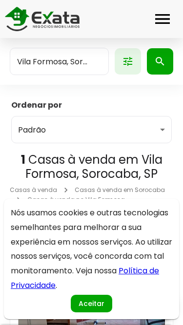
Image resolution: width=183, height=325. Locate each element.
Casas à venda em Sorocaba (120, 190)
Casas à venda (33, 190)
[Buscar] (160, 61)
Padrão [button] (32, 129)
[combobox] (59, 61)
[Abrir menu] (162, 19)
